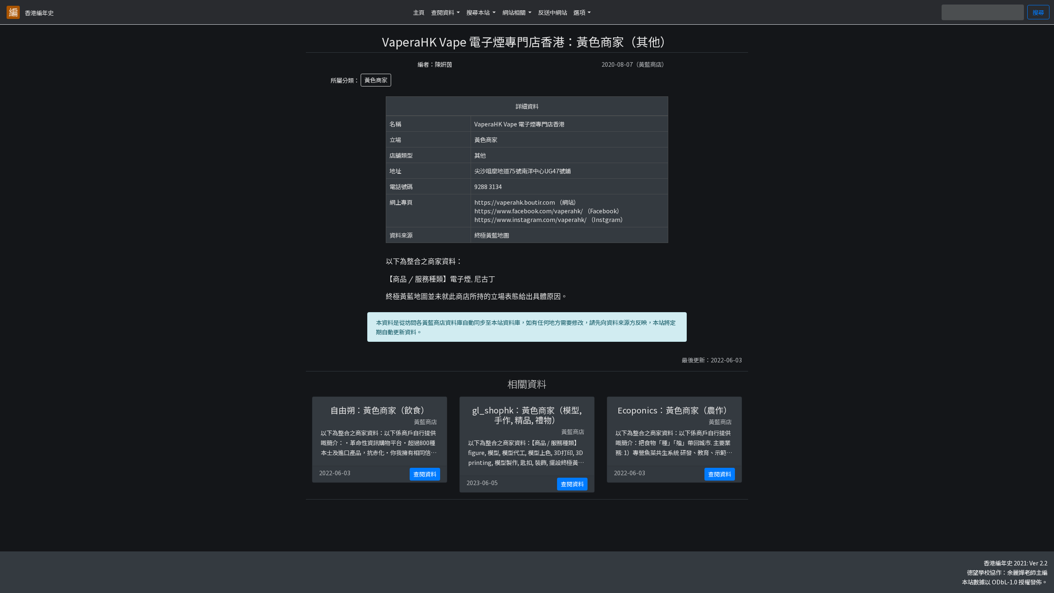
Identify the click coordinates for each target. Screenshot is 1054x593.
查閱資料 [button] (443, 12)
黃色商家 (375, 80)
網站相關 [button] (514, 12)
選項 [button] (580, 12)
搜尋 (1038, 12)
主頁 (418, 12)
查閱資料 (424, 474)
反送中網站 (552, 12)
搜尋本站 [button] (478, 12)
